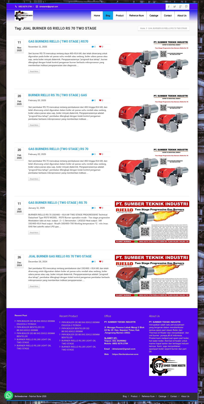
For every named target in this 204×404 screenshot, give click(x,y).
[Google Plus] (180, 7)
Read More (34, 71)
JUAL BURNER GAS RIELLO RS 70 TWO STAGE (60, 256)
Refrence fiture (136, 15)
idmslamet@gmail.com (48, 7)
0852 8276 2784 (25, 7)
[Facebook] (169, 7)
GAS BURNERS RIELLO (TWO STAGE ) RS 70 (58, 149)
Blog (108, 15)
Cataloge (153, 15)
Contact (168, 15)
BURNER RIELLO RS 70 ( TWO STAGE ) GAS (57, 95)
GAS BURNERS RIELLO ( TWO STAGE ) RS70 (58, 41)
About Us (182, 15)
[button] (8, 395)
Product (120, 15)
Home (97, 15)
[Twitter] (175, 7)
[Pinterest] (186, 7)
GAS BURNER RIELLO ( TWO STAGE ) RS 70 (57, 202)
